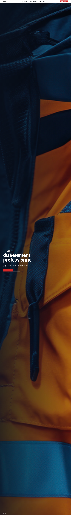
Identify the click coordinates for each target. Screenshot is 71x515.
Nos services (16, 270)
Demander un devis (64, 1)
